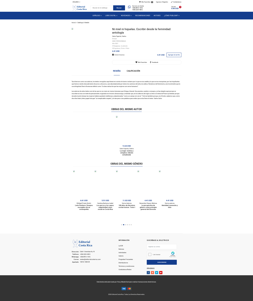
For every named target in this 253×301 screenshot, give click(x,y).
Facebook (154, 62)
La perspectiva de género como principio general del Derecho (148, 207)
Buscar (119, 8)
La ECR (121, 246)
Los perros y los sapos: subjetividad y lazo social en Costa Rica (105, 207)
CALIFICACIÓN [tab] (133, 71)
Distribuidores (123, 263)
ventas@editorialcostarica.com (90, 259)
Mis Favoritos (146, 2)
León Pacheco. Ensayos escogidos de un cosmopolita (84, 207)
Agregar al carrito (174, 55)
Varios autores (170, 203)
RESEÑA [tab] (117, 71)
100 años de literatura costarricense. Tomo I (126, 206)
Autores (157, 15)
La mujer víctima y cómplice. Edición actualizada (126, 153)
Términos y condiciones (126, 266)
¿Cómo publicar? (171, 15)
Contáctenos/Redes (125, 269)
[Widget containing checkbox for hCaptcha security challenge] (162, 254)
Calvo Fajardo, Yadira (119, 36)
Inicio (73, 22)
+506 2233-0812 (137, 9)
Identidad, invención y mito (170, 206)
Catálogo (97, 15)
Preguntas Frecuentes (126, 259)
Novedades (125, 15)
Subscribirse (161, 262)
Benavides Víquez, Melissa (148, 203)
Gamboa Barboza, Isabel (105, 203)
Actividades (122, 252)
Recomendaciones (142, 15)
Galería (121, 256)
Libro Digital (110, 15)
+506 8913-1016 (137, 8)
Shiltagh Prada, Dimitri (84, 203)
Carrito (173, 6)
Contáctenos (177, 2)
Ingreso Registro (162, 2)
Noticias (121, 249)
